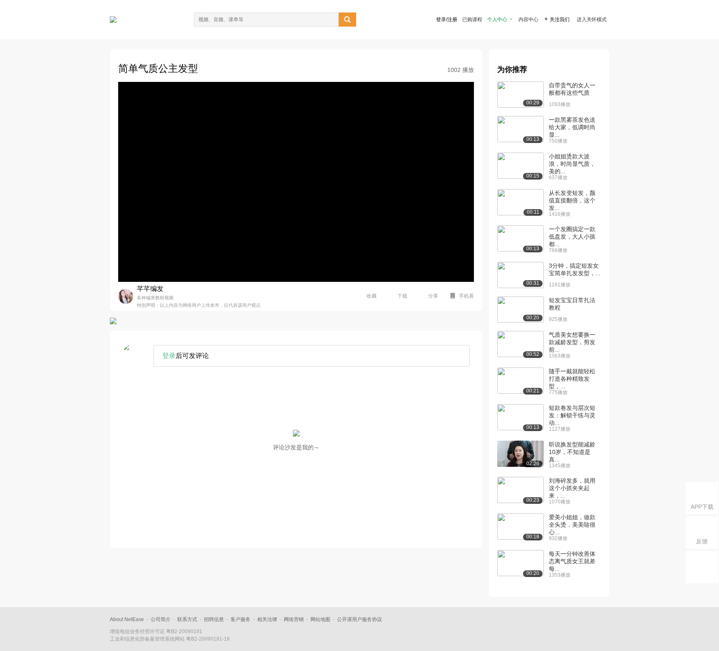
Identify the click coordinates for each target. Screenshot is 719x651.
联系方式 (187, 619)
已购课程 (472, 19)
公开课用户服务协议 (359, 619)
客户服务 (240, 619)
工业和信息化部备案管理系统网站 (147, 639)
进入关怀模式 (592, 19)
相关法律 (267, 619)
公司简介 (161, 619)
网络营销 (294, 619)
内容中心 (528, 19)
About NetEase (127, 619)
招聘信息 (214, 619)
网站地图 (320, 619)
